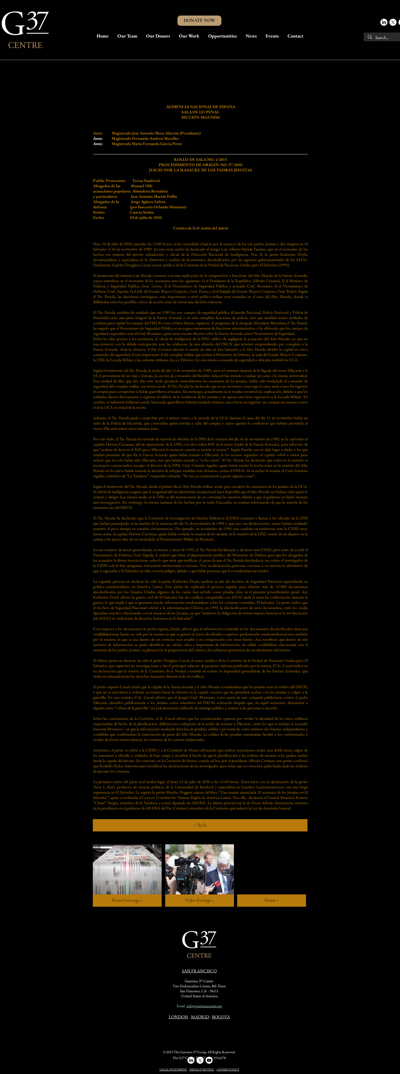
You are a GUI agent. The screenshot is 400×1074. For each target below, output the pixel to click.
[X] (392, 22)
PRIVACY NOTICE (201, 1069)
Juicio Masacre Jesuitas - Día (191, 76)
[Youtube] (209, 1060)
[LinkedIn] (383, 22)
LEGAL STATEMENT (173, 1069)
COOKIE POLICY (228, 1069)
